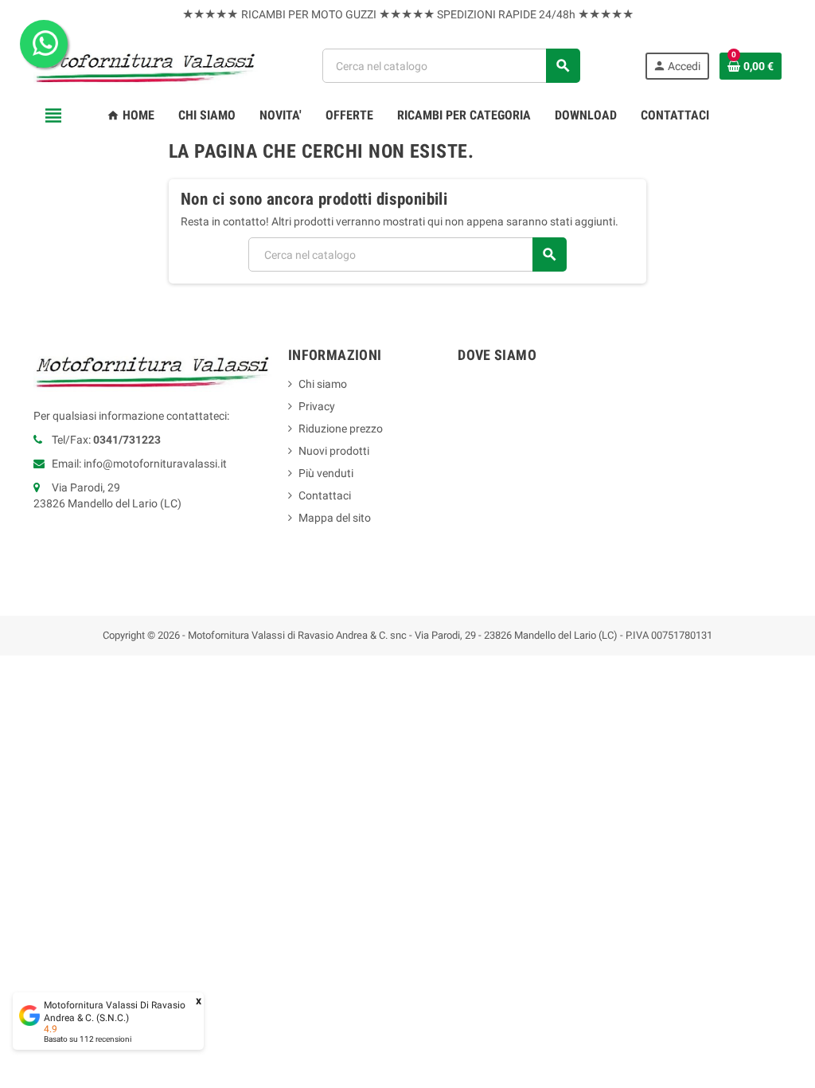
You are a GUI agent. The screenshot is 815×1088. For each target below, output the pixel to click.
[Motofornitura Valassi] (145, 64)
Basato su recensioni (87, 1039)
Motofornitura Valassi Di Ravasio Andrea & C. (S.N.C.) (114, 1011)
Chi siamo (322, 384)
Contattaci (324, 495)
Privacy (316, 406)
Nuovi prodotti (333, 450)
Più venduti (325, 473)
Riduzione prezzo (340, 428)
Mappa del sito (334, 517)
